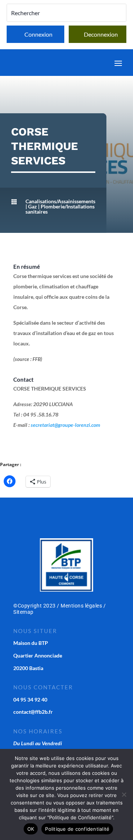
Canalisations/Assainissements (60, 201)
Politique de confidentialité (77, 829)
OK (30, 829)
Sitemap (23, 612)
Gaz (32, 206)
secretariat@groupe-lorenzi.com (65, 425)
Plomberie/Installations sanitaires (60, 209)
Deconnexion (101, 34)
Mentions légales (81, 606)
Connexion (38, 34)
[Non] (123, 794)
